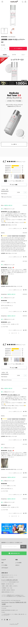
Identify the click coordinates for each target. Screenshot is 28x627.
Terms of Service (4, 602)
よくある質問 (18, 562)
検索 (2, 562)
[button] (23, 2)
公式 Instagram (4, 567)
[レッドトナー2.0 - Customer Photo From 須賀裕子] (11, 177)
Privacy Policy (12, 602)
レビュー (23, 54)
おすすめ (14, 54)
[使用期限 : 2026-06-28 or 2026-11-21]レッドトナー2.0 (11, 286)
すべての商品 (4, 565)
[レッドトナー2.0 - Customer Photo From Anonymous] (21, 177)
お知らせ (17, 565)
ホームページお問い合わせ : (9, 579)
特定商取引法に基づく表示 (20, 602)
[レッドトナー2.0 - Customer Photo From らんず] (16, 177)
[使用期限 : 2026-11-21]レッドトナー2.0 (8, 225)
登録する (23, 546)
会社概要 (4, 604)
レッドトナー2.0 (4, 308)
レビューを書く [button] (14, 184)
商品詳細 (4, 54)
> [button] (18, 333)
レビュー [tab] (3, 189)
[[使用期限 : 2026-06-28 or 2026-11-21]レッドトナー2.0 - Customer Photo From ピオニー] (6, 177)
